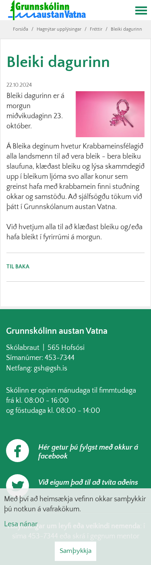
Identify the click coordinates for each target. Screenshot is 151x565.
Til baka (17, 267)
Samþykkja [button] (75, 551)
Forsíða (20, 29)
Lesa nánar (20, 524)
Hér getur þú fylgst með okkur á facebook (88, 452)
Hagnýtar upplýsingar (59, 29)
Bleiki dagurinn (126, 29)
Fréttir (96, 29)
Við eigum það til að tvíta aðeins (88, 483)
